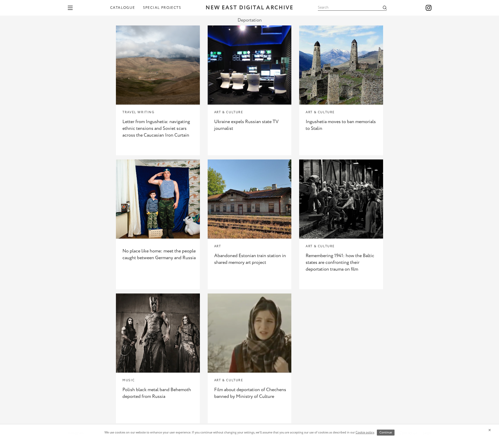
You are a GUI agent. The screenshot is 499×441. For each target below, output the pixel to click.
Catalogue (122, 7)
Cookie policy (365, 432)
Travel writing (138, 112)
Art (217, 246)
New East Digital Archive (249, 7)
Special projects (162, 7)
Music (128, 380)
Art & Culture (228, 112)
